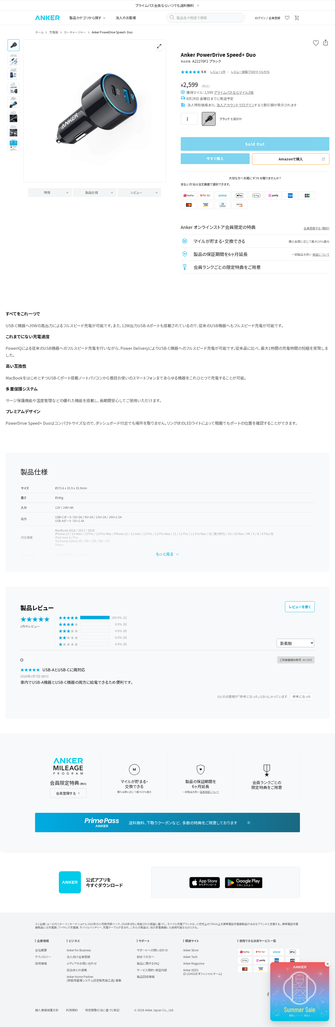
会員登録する (66, 793)
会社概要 (41, 950)
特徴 (47, 192)
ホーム (39, 32)
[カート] (297, 18)
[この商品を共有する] (325, 43)
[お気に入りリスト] (287, 18)
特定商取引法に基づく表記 (102, 1010)
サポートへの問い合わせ (152, 950)
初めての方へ (145, 957)
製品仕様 (91, 192)
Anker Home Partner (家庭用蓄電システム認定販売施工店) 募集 (94, 978)
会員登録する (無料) (316, 228)
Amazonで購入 (291, 158)
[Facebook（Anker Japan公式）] (268, 995)
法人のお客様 (126, 17)
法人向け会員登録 (78, 957)
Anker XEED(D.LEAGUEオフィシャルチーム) (202, 972)
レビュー (136, 192)
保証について (320, 254)
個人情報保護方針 (47, 1010)
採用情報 (41, 963)
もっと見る (164, 554)
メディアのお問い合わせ (82, 963)
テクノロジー (43, 957)
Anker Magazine (193, 963)
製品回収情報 (146, 976)
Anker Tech (190, 957)
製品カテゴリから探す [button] (85, 17)
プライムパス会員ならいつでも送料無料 (164, 5)
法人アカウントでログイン (235, 104)
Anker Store (190, 950)
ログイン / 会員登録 (267, 18)
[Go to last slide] (31, 111)
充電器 (53, 32)
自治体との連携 (77, 970)
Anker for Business (79, 950)
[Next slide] (158, 111)
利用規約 (72, 1010)
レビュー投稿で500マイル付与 (250, 72)
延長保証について (209, 792)
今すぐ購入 (215, 158)
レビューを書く (300, 606)
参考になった (302, 696)
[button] (13, 45)
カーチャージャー (75, 32)
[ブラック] (209, 119)
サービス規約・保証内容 (152, 970)
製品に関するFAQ (148, 963)
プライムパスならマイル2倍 (234, 92)
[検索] (172, 18)
